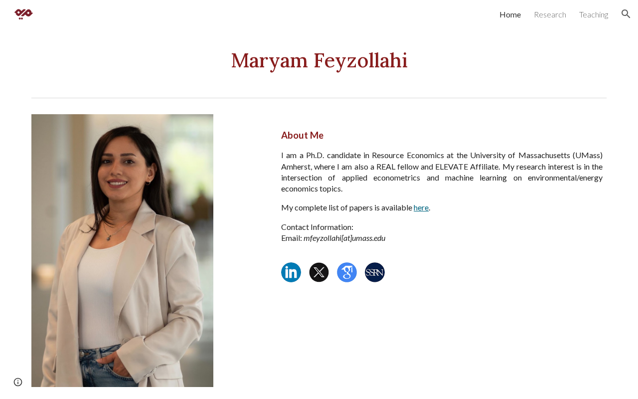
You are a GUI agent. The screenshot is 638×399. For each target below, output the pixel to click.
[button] (626, 14)
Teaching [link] (593, 14)
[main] (319, 60)
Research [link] (550, 14)
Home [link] (510, 14)
